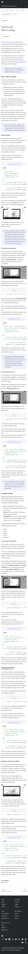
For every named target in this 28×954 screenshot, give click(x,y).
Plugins (16, 904)
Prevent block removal (8, 372)
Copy (18, 164)
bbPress (4, 927)
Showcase (17, 899)
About (2, 899)
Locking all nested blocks (8, 541)
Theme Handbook (10, 10)
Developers (4, 916)
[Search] (15, 14)
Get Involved (18, 911)
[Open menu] (26, 2)
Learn (2, 911)
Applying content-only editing (10, 761)
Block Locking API (8, 42)
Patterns (17, 10)
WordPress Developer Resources (8, 6)
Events (16, 913)
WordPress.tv (5, 918)
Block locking (5, 135)
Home (2, 10)
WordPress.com (6, 922)
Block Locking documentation (18, 62)
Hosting (3, 904)
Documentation (5, 913)
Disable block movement (8, 248)
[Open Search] (22, 2)
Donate (17, 916)
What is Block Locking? (8, 77)
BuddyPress (5, 930)
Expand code (12, 164)
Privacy (3, 906)
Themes (17, 902)
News (2, 902)
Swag (17, 918)
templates (18, 71)
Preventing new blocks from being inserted (8, 668)
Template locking (7, 493)
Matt (3, 925)
